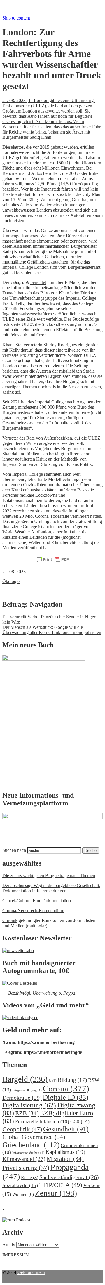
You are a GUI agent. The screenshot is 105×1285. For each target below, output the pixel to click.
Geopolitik (22, 1129)
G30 (80, 1121)
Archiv (8, 1244)
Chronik (10, 920)
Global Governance (33, 1136)
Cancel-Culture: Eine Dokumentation (36, 900)
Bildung (72, 1080)
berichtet (38, 282)
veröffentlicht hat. (34, 547)
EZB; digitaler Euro (47, 1117)
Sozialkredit (20, 1185)
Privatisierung (25, 1167)
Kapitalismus (65, 1152)
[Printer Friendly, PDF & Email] (52, 559)
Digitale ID (65, 1097)
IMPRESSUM (15, 1254)
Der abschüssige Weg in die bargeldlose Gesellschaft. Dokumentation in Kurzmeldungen (51, 888)
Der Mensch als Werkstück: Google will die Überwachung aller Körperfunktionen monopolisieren (51, 630)
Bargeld (25, 1079)
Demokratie (22, 1097)
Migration (65, 1158)
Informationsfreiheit (28, 1152)
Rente (29, 1177)
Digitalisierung (29, 1105)
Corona (66, 1088)
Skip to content (16, 17)
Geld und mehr (31, 1272)
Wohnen (23, 1194)
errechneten (23, 510)
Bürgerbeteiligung (27, 1090)
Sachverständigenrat (69, 1177)
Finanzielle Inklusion (42, 1121)
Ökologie (11, 581)
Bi (53, 1080)
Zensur (56, 1193)
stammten (53, 474)
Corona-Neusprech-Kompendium (33, 910)
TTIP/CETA (60, 1185)
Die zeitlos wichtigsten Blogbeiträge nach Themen (48, 875)
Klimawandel (24, 1159)
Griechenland (31, 1145)
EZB (27, 1113)
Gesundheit (66, 1129)
